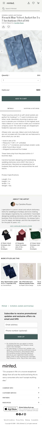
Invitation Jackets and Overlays (22, 306)
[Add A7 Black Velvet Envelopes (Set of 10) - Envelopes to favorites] (11, 230)
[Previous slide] (1, 51)
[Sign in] (28, 3)
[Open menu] (4, 3)
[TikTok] (22, 414)
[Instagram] (25, 414)
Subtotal (5, 90)
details (11, 108)
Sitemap (27, 420)
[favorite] (8, 27)
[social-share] (3, 27)
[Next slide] (40, 51)
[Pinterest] (19, 414)
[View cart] (38, 3)
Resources (7, 402)
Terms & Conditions (9, 420)
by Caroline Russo (6, 285)
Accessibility (34, 420)
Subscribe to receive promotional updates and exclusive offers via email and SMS (20, 316)
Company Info (8, 388)
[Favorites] (33, 3)
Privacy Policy (20, 420)
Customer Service (9, 393)
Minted (4, 306)
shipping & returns (31, 108)
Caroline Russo (19, 23)
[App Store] (11, 409)
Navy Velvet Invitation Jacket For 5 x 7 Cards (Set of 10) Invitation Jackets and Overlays (9, 282)
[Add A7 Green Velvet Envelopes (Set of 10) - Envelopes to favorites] (40, 230)
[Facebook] (17, 414)
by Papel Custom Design (26, 285)
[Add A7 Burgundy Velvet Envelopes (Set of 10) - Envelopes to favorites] (25, 230)
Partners (6, 398)
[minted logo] (10, 3)
